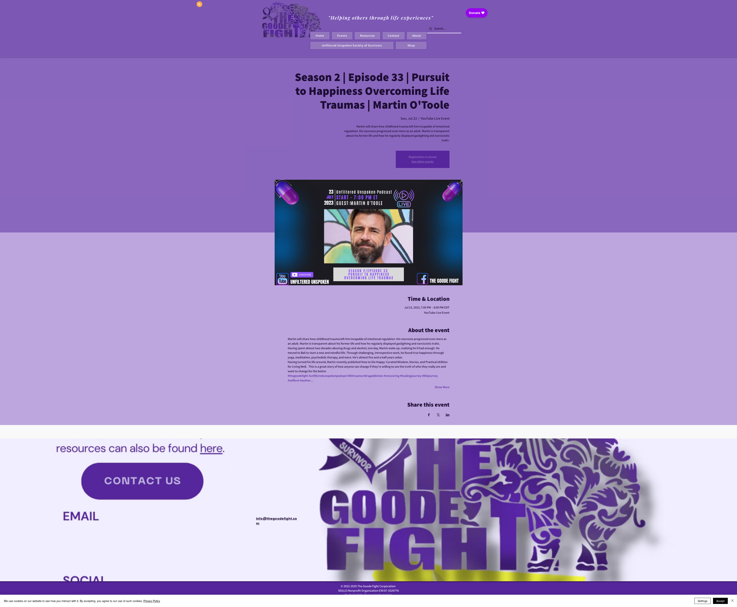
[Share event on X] (438, 414)
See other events (422, 162)
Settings (702, 601)
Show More (442, 387)
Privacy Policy (151, 601)
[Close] (732, 601)
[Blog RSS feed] (199, 4)
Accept (720, 601)
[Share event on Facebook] (429, 414)
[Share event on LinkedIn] (447, 414)
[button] (393, 35)
